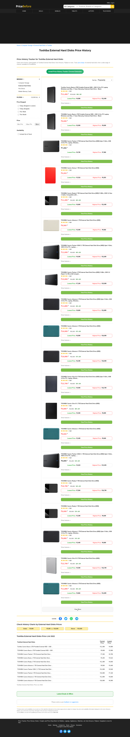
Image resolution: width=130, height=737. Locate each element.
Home (49, 725)
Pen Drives (21, 88)
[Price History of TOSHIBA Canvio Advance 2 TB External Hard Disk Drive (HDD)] (51, 594)
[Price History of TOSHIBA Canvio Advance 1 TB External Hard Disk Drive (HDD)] (51, 230)
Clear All (34, 97)
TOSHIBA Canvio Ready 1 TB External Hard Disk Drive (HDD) (80, 506)
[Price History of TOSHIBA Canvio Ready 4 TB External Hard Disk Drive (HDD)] (51, 496)
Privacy (73, 725)
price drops (81, 62)
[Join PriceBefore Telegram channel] (65, 732)
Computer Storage (23, 83)
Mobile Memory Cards (24, 91)
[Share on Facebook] (60, 619)
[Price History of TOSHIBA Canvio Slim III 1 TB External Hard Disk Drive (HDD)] (51, 418)
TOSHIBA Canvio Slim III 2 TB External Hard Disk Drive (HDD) (80, 558)
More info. (55, 712)
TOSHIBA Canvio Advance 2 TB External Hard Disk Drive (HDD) (80, 583)
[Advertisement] (65, 28)
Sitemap (55, 725)
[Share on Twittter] (65, 619)
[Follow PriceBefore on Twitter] (69, 732)
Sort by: (94, 80)
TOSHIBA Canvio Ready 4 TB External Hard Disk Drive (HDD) (80, 481)
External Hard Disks (24, 86)
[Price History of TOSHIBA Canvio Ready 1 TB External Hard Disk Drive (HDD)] (51, 521)
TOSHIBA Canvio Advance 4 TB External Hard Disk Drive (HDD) (80, 326)
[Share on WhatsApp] (71, 619)
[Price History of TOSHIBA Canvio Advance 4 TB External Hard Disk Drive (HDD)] (51, 336)
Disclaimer (79, 725)
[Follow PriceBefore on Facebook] (61, 732)
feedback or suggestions (71, 702)
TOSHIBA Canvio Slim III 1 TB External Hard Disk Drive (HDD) (80, 403)
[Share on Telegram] (76, 619)
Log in (112, 3)
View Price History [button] (86, 107)
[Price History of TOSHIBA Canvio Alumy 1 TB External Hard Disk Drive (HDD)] (51, 183)
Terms (67, 725)
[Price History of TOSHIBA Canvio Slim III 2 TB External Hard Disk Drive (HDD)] (51, 573)
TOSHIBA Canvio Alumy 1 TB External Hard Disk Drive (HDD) (80, 168)
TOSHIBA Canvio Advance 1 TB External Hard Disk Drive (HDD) (80, 220)
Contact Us (62, 725)
